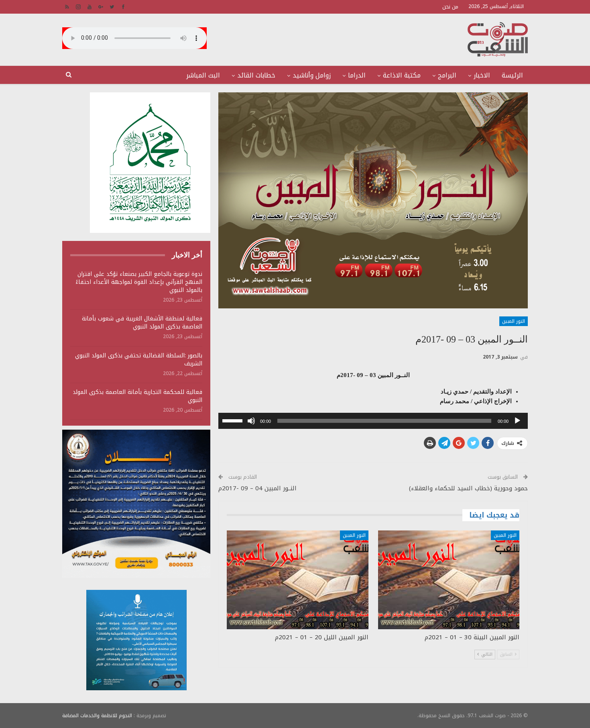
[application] (373, 421)
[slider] (233, 420)
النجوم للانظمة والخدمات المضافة (97, 715)
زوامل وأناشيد (312, 75)
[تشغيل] (517, 421)
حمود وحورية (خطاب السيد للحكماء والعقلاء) (468, 488)
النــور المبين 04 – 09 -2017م (257, 488)
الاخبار (482, 75)
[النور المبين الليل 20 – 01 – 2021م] (297, 580)
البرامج (447, 75)
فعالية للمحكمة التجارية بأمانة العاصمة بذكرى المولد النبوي (137, 396)
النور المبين (513, 321)
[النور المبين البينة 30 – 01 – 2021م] (448, 580)
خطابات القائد (256, 75)
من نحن (450, 7)
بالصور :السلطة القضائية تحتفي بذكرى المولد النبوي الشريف (138, 359)
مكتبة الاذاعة (402, 75)
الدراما (357, 75)
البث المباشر (203, 75)
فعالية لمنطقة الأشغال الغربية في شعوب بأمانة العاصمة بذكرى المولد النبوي (142, 322)
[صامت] (251, 421)
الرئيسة (512, 75)
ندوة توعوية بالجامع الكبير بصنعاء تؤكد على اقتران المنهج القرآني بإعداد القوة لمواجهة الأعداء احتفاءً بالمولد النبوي (138, 282)
